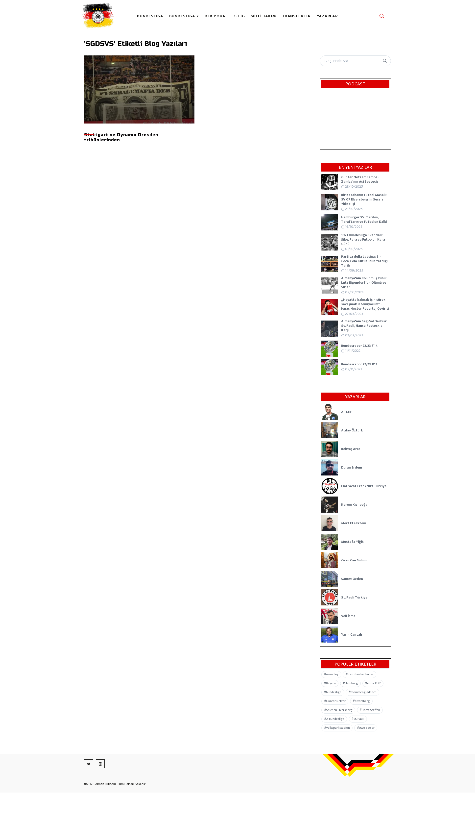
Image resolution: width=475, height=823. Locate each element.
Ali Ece (346, 412)
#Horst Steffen (370, 710)
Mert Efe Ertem (353, 523)
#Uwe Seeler (366, 727)
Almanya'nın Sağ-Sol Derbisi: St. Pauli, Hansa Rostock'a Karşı (364, 325)
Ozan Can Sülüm (354, 560)
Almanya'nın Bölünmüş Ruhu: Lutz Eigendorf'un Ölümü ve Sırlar (364, 282)
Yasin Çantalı (351, 634)
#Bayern (330, 683)
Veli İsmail (349, 616)
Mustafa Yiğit (352, 542)
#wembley (331, 674)
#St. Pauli (358, 719)
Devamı (137, 104)
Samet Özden (352, 579)
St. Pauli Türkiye (354, 597)
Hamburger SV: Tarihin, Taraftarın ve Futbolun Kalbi (364, 219)
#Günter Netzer (335, 701)
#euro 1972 (373, 683)
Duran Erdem (351, 467)
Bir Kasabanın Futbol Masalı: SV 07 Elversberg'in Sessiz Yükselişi (364, 199)
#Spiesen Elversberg (338, 710)
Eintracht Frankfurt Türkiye (363, 486)
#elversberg (361, 701)
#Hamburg (350, 683)
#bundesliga (332, 692)
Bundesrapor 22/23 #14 (359, 346)
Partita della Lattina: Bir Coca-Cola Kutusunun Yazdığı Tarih (364, 261)
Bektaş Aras (350, 449)
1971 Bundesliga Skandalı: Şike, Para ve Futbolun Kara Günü (363, 239)
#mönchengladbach (363, 692)
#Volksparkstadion (337, 727)
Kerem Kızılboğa (354, 504)
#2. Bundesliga (334, 719)
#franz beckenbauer (360, 674)
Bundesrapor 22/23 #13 (359, 364)
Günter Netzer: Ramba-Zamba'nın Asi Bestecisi (360, 179)
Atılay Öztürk (352, 430)
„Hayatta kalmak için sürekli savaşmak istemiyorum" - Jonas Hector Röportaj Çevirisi (365, 304)
